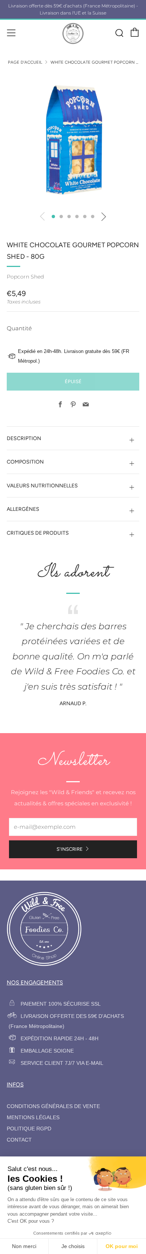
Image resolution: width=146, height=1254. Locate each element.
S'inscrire (70, 849)
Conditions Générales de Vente (53, 1106)
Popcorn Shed (25, 276)
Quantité (19, 328)
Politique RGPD (29, 1129)
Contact (19, 1140)
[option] (73, 140)
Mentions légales (33, 1117)
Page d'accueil (25, 62)
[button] (53, 216)
